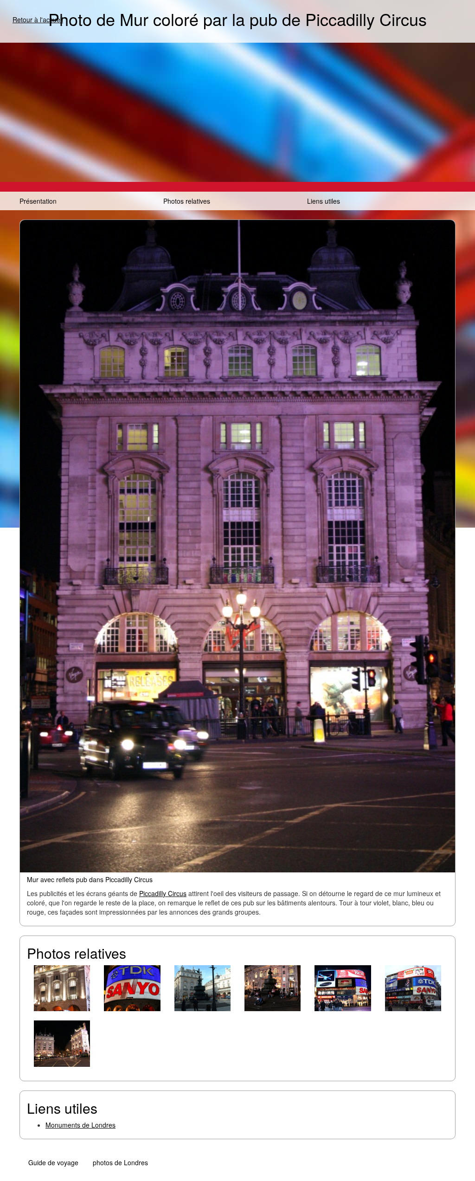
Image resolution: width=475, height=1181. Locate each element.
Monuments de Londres (80, 1124)
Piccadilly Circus (162, 893)
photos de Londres (120, 1162)
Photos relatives (186, 201)
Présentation (38, 201)
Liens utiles (323, 201)
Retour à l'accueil (38, 19)
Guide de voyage (53, 1162)
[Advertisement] (237, 112)
